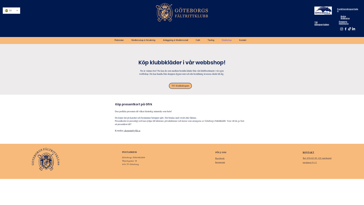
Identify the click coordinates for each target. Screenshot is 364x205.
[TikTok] (349, 29)
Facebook (220, 158)
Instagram (220, 162)
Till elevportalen (321, 23)
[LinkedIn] (353, 29)
